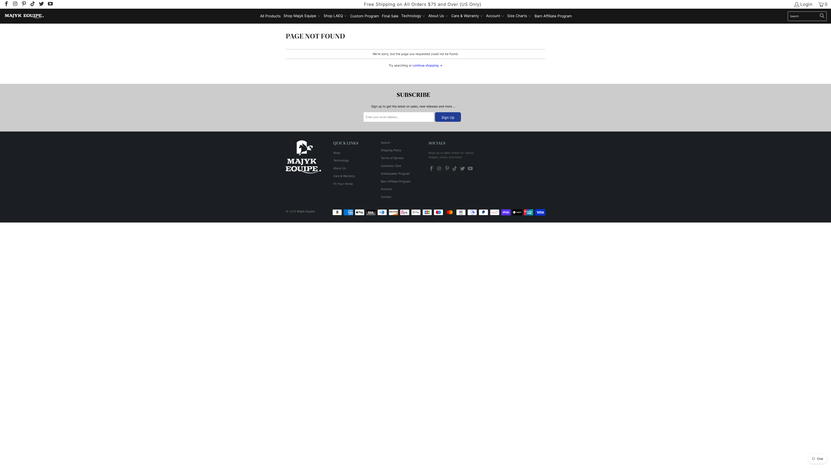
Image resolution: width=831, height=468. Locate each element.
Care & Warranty (344, 176)
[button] (301, 16)
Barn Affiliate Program (395, 181)
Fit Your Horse (343, 183)
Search (385, 142)
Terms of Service (392, 158)
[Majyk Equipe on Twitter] (41, 4)
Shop (336, 152)
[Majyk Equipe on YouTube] (50, 4)
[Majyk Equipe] (24, 16)
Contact (386, 196)
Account (386, 189)
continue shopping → (427, 65)
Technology (341, 160)
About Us (339, 168)
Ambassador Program (395, 173)
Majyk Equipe (306, 211)
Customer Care (391, 165)
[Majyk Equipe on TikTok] (32, 4)
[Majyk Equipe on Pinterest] (23, 4)
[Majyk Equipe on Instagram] (15, 4)
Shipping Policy (391, 150)
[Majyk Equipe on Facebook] (6, 4)
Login (806, 4)
